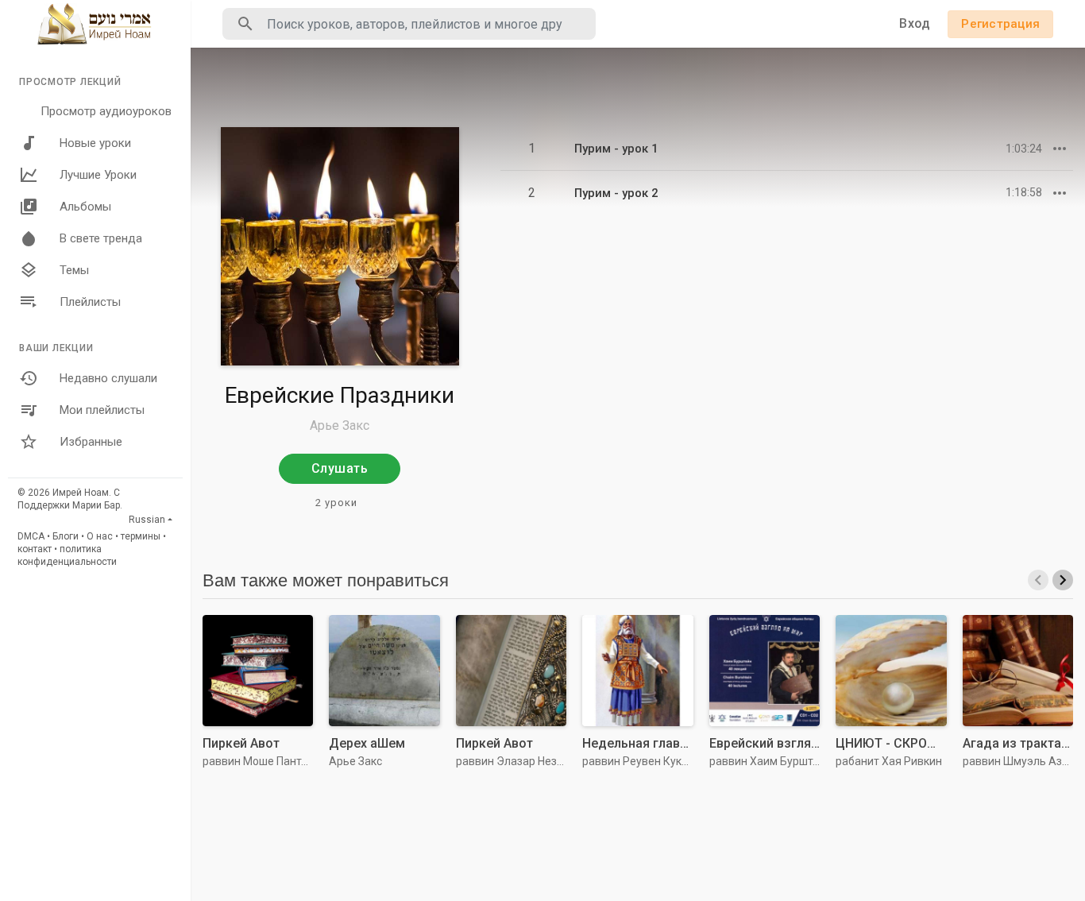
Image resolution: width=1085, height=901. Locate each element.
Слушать (340, 468)
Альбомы (85, 206)
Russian (147, 519)
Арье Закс (339, 425)
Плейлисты (90, 302)
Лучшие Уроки (98, 175)
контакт (34, 549)
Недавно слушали (108, 378)
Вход (914, 23)
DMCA (30, 536)
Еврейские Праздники (339, 395)
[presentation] (1038, 580)
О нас (100, 536)
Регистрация (1000, 24)
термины (140, 536)
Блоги (65, 536)
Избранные (91, 442)
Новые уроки (95, 143)
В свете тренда (101, 238)
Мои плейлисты (102, 410)
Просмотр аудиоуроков (106, 111)
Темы (74, 270)
